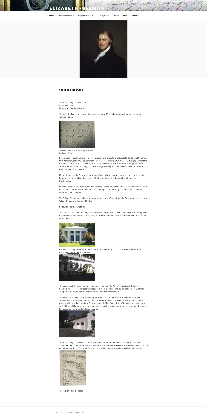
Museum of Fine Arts (68, 108)
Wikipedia (63, 201)
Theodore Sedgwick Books (71, 391)
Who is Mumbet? (65, 16)
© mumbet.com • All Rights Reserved (69, 412)
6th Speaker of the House (136, 198)
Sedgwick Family (84, 16)
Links (125, 16)
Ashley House (73, 252)
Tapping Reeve (103, 16)
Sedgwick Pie (121, 189)
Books (116, 16)
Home (51, 16)
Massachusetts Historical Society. (127, 348)
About (134, 16)
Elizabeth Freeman (76, 8)
